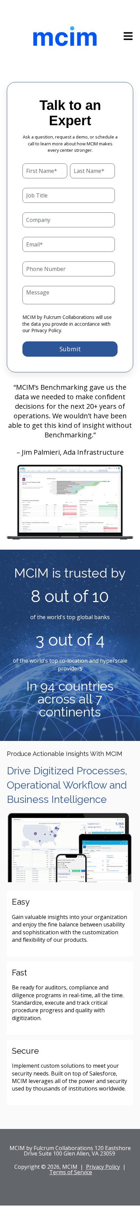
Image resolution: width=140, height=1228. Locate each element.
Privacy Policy (46, 330)
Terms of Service (70, 1172)
